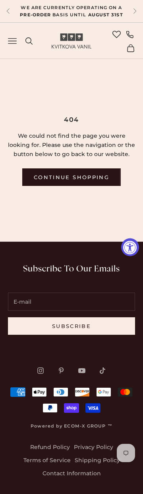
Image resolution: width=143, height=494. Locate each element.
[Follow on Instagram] (40, 371)
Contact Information (72, 473)
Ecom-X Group (85, 426)
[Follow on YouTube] (82, 371)
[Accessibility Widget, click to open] (130, 247)
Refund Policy (50, 447)
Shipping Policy (97, 460)
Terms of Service (47, 460)
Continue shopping (71, 177)
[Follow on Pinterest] (61, 371)
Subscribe (71, 326)
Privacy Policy (93, 447)
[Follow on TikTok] (102, 371)
